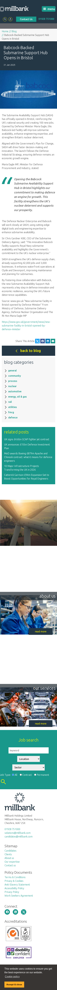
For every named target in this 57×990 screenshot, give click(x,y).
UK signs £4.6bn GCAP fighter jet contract (26, 439)
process (12, 381)
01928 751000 (46, 18)
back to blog (30, 351)
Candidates (10, 850)
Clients (8, 854)
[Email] (53, 341)
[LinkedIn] (47, 341)
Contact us (10, 865)
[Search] (5, 19)
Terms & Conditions (15, 877)
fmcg (11, 412)
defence (12, 417)
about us (47, 596)
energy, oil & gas (17, 396)
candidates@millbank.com (19, 836)
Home (5, 31)
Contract (27, 774)
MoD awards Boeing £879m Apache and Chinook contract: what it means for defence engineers (28, 457)
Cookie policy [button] (12, 976)
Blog (14, 31)
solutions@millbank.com (18, 832)
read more (40, 631)
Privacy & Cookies (14, 880)
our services (44, 688)
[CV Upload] (10, 19)
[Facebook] (42, 341)
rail (10, 401)
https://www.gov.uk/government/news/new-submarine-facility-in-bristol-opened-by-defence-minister (26, 325)
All (16, 774)
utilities (12, 407)
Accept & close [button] (14, 984)
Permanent (43, 774)
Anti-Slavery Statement (17, 884)
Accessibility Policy (14, 888)
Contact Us (26, 19)
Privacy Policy (12, 892)
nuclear (12, 386)
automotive (14, 391)
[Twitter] (37, 341)
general (12, 370)
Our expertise (12, 861)
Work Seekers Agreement (19, 895)
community (14, 375)
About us (9, 858)
